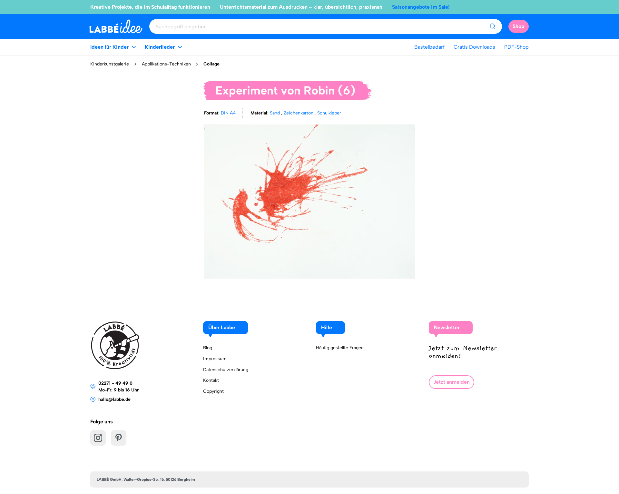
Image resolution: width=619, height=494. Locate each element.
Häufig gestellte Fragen (340, 348)
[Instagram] (98, 438)
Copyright (213, 391)
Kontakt (211, 380)
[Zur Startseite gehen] (116, 26)
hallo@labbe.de (114, 399)
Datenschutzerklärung (225, 369)
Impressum (215, 358)
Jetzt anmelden (451, 382)
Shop (519, 26)
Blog (207, 348)
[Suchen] (492, 26)
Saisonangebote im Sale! (421, 7)
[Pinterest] (118, 438)
